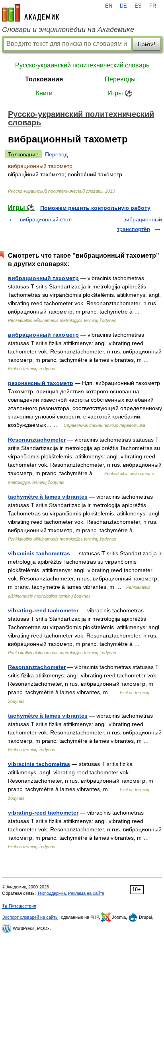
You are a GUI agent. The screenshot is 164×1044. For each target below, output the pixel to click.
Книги (44, 93)
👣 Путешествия (19, 906)
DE (123, 6)
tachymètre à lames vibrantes (48, 496)
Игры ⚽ (120, 93)
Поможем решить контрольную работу (95, 208)
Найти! (146, 44)
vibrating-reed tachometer (43, 610)
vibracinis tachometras (39, 553)
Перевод (56, 154)
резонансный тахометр (40, 383)
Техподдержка (51, 893)
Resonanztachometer (37, 439)
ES (138, 6)
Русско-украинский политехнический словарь (82, 65)
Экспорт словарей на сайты (30, 917)
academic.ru (30, 13)
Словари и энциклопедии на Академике (68, 30)
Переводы (120, 79)
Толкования (44, 79)
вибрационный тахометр (43, 278)
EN (108, 6)
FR (152, 6)
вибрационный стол (46, 219)
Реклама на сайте (86, 893)
